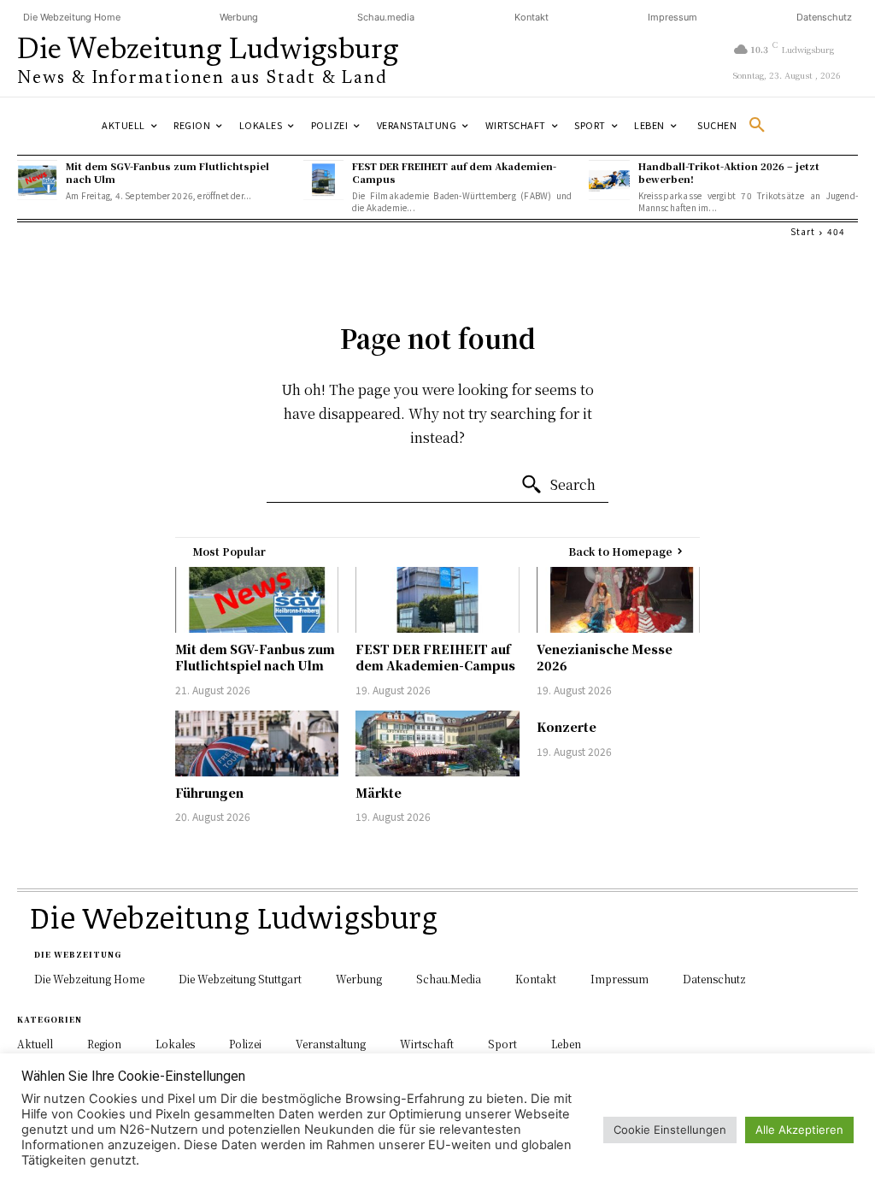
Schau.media (385, 17)
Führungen (209, 792)
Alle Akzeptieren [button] (799, 1129)
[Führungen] (256, 743)
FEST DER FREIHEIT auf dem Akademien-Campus (454, 172)
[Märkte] (437, 743)
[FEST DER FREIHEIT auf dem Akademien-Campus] (323, 180)
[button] (737, 125)
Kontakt (531, 17)
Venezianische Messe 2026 (604, 657)
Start (802, 231)
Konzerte (566, 726)
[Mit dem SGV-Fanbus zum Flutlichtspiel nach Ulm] (37, 180)
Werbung (239, 17)
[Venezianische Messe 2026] (618, 600)
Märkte (378, 792)
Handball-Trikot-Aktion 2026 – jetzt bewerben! (728, 172)
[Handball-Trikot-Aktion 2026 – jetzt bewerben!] (609, 180)
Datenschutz (824, 17)
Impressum (672, 17)
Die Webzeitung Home (71, 17)
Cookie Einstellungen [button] (670, 1129)
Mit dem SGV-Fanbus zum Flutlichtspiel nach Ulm (167, 172)
